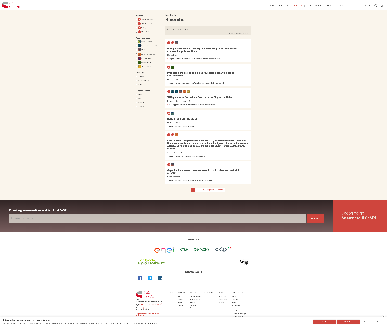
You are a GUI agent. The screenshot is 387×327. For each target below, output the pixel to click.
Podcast (221, 302)
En (365, 6)
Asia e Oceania (146, 66)
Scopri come (359, 215)
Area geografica (143, 38)
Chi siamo (284, 6)
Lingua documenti (144, 90)
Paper (140, 84)
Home (272, 6)
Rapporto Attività (141, 314)
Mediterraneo (146, 50)
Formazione (223, 299)
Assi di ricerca (142, 16)
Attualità (234, 302)
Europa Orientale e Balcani (150, 46)
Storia (180, 296)
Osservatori (193, 308)
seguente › (211, 190)
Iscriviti (315, 218)
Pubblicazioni (315, 6)
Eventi (234, 296)
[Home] (11, 5)
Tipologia (140, 72)
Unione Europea (146, 42)
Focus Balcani (236, 311)
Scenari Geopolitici (146, 19)
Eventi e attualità (348, 6)
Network (180, 302)
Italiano (140, 94)
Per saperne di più (151, 323)
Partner (180, 305)
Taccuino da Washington (239, 314)
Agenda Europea (145, 23)
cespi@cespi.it (144, 308)
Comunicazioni (236, 305)
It (369, 6)
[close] (383, 316)
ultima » (221, 190)
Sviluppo (143, 28)
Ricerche (298, 6)
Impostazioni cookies (372, 322)
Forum (234, 308)
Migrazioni (143, 32)
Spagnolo (141, 102)
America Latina (146, 62)
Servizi (330, 6)
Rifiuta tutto (348, 322)
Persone (180, 299)
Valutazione (223, 296)
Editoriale (235, 299)
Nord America (146, 58)
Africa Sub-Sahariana (148, 54)
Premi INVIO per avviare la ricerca (238, 33)
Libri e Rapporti (143, 80)
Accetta (325, 322)
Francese (141, 106)
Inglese (140, 98)
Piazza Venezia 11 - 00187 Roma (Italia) (150, 304)
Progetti (141, 76)
